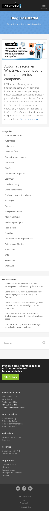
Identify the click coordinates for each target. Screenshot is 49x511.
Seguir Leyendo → (29, 118)
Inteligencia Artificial (13, 211)
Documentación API (11, 451)
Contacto (6, 475)
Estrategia (9, 200)
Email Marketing (12, 184)
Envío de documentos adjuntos (18, 195)
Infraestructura (8, 470)
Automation (10, 140)
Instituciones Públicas (11, 437)
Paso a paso (10, 227)
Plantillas (9, 233)
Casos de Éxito (11, 151)
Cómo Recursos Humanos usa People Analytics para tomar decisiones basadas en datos (24, 316)
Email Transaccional (13, 189)
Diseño (8, 168)
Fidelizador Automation (12, 423)
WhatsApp (9, 265)
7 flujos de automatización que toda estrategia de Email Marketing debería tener (24, 285)
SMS (7, 255)
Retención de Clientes (14, 244)
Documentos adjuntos (15, 173)
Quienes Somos (9, 464)
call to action (10, 146)
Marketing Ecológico (14, 222)
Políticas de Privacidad (24, 501)
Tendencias (10, 260)
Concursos (9, 162)
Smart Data (10, 249)
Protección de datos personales (19, 238)
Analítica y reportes (13, 135)
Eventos (8, 206)
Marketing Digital (12, 217)
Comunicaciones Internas (16, 157)
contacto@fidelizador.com (13, 407)
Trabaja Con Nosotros (12, 472)
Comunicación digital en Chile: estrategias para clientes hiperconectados (23, 325)
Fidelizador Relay (9, 421)
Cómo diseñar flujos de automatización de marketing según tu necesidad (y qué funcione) (23, 294)
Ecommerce (10, 179)
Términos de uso (24, 496)
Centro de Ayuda (9, 453)
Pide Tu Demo (10, 377)
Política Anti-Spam (25, 507)
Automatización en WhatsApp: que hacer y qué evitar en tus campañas (23, 72)
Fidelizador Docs (9, 426)
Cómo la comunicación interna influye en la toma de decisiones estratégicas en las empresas (24, 305)
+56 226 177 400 (9, 404)
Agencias (6, 440)
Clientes (5, 467)
